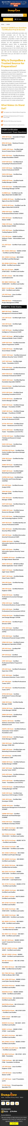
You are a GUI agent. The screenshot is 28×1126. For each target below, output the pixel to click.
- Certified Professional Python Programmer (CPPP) (12, 662)
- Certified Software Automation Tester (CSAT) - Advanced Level (13, 722)
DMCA (21, 1097)
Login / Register (8, 19)
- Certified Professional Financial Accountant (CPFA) (12, 629)
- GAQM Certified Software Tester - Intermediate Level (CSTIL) (13, 238)
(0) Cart (19, 19)
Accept (14, 1123)
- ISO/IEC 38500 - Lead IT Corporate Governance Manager (13, 942)
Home (2, 24)
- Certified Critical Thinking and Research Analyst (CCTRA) (13, 438)
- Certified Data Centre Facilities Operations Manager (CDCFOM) (13, 452)
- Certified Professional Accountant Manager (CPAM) (12, 596)
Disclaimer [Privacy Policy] (12, 1097)
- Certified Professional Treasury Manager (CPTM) (11, 696)
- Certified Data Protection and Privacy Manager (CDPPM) (12, 479)
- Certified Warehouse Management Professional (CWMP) (13, 807)
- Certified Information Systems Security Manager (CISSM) (14, 543)
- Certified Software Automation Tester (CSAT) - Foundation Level (14, 730)
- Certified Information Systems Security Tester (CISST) (13, 551)
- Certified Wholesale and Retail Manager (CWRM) (11, 815)
